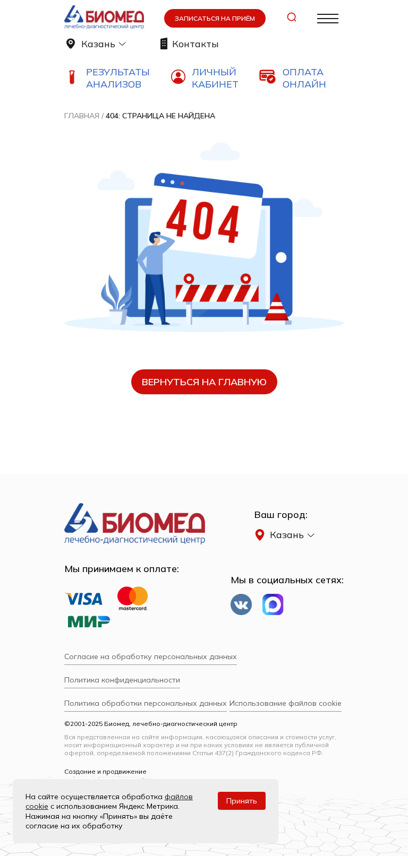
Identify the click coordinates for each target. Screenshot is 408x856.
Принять (241, 801)
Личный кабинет (215, 78)
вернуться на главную (204, 382)
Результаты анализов (118, 78)
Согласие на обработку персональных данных (150, 656)
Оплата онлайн (304, 78)
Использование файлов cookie (286, 703)
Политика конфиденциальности (122, 680)
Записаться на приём (215, 18)
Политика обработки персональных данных (145, 703)
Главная (81, 115)
